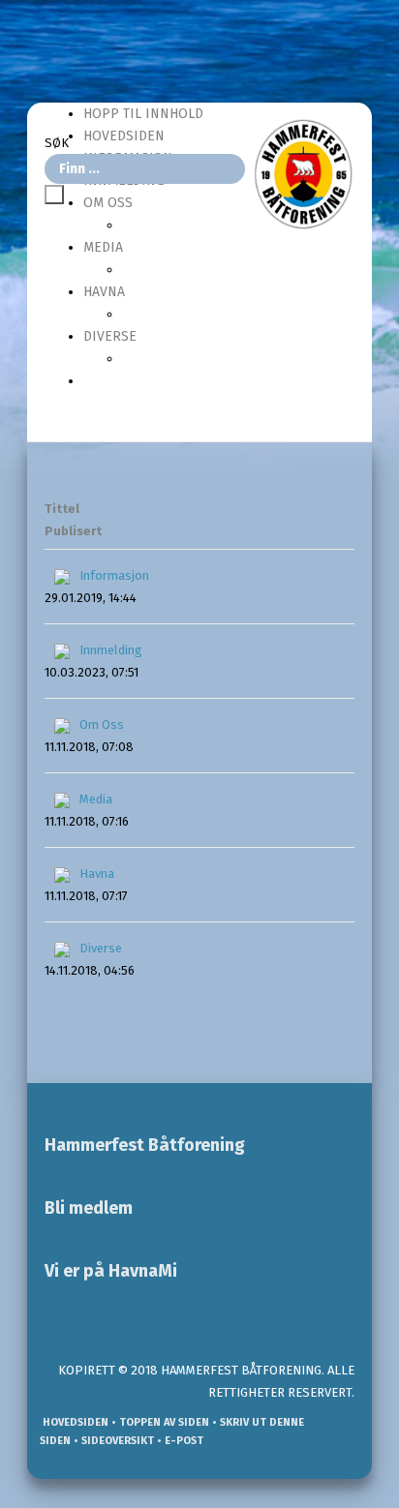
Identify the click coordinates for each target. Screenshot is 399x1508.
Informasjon (114, 575)
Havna (104, 292)
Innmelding (110, 650)
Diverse (110, 336)
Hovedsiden (74, 1422)
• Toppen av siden (158, 1422)
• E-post (178, 1440)
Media (103, 247)
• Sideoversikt (112, 1440)
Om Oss (101, 724)
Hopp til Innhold (143, 114)
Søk (57, 143)
